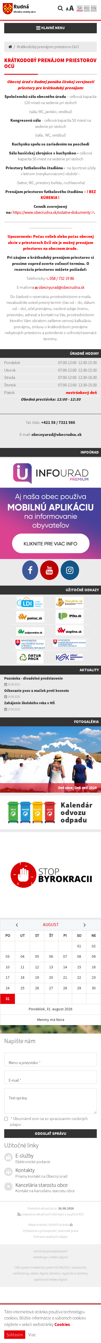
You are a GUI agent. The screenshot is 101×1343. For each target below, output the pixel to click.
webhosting (21, 1273)
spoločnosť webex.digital (50, 1279)
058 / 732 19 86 (62, 278)
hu (86, 8)
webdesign (40, 1257)
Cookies (62, 1324)
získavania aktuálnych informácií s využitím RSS (52, 1214)
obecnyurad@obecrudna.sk (61, 287)
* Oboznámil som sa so (49, 1121)
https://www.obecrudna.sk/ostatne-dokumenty (51, 212)
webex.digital (59, 1257)
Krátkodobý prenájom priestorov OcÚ (48, 46)
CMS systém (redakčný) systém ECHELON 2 (42, 1267)
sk (79, 8)
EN (93, 8)
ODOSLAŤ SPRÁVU (50, 1133)
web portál (79, 1267)
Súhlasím (14, 1334)
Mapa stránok (37, 1225)
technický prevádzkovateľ (50, 1251)
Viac (32, 1334)
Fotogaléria (86, 721)
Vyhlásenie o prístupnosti (39, 1231)
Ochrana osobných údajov (50, 1237)
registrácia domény (75, 1273)
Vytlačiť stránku (59, 1225)
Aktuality (89, 670)
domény (55, 1273)
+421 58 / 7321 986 (58, 422)
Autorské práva (68, 1231)
